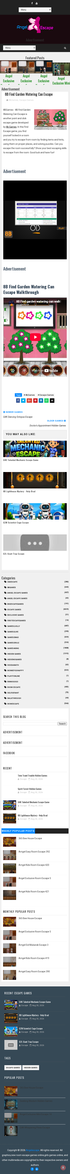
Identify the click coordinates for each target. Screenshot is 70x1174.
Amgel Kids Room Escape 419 (34, 958)
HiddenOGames (14, 659)
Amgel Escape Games (17, 593)
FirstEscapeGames (16, 621)
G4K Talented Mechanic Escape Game (20, 460)
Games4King (13, 648)
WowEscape (13, 704)
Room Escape (13, 687)
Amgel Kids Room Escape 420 (34, 865)
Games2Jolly (13, 626)
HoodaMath (13, 665)
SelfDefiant (13, 693)
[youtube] (36, 3)
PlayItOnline (13, 676)
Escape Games (26, 100)
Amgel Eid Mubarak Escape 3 (33, 945)
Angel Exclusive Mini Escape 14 (36, 1114)
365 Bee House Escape (30, 838)
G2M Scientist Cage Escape (16, 522)
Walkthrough (14, 698)
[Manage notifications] (63, 1167)
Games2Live (12, 632)
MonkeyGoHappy (15, 670)
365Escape (12, 582)
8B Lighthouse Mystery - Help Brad (19, 491)
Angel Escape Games (17, 598)
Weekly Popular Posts (18, 831)
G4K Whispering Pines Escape (35, 1127)
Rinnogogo (12, 682)
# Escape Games (46, 395)
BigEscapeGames (15, 604)
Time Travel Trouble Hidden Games (32, 775)
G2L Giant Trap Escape (13, 553)
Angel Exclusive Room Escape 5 (35, 878)
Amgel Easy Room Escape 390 (34, 971)
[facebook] (32, 3)
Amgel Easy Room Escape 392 (34, 851)
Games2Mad (13, 637)
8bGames (13, 100)
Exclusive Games (15, 615)
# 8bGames (29, 395)
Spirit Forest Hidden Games (30, 788)
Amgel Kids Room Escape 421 (34, 891)
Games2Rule (13, 643)
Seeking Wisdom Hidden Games (36, 1101)
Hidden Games (14, 654)
